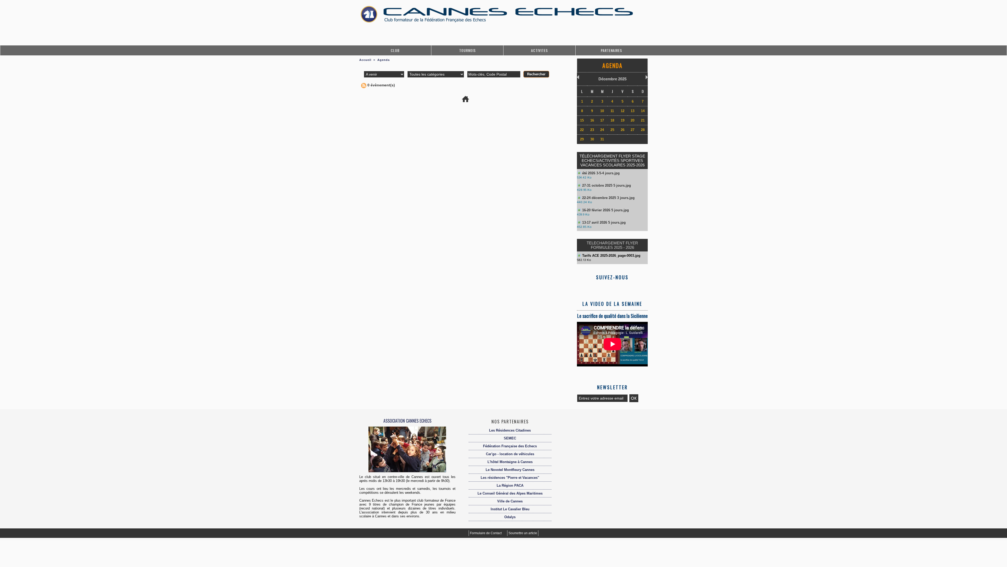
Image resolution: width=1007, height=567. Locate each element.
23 (592, 130)
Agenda (383, 59)
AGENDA (612, 65)
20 (632, 120)
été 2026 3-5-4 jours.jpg (601, 173)
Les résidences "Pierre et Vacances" (510, 478)
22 (582, 130)
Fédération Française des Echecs (510, 446)
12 (622, 111)
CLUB (395, 50)
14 (643, 111)
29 (582, 139)
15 (582, 120)
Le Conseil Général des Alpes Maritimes (510, 493)
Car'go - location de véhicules (510, 454)
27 (632, 130)
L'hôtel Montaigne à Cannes (510, 462)
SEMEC (510, 438)
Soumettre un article (522, 533)
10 (602, 111)
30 (592, 139)
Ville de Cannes (510, 501)
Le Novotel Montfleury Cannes (510, 470)
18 (612, 120)
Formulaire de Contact (486, 533)
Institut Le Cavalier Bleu (510, 509)
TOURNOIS (467, 50)
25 (612, 130)
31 (602, 139)
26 (622, 130)
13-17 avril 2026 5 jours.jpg (604, 222)
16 (592, 120)
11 (612, 111)
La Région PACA (510, 485)
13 (632, 111)
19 (622, 120)
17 (602, 120)
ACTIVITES (539, 50)
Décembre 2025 (612, 79)
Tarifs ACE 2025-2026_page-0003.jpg (611, 256)
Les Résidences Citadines (510, 430)
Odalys (510, 517)
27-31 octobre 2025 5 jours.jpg (606, 185)
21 (643, 120)
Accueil (365, 59)
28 (643, 130)
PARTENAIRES (611, 50)
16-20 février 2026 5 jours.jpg (605, 210)
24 (602, 130)
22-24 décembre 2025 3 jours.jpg (608, 198)
